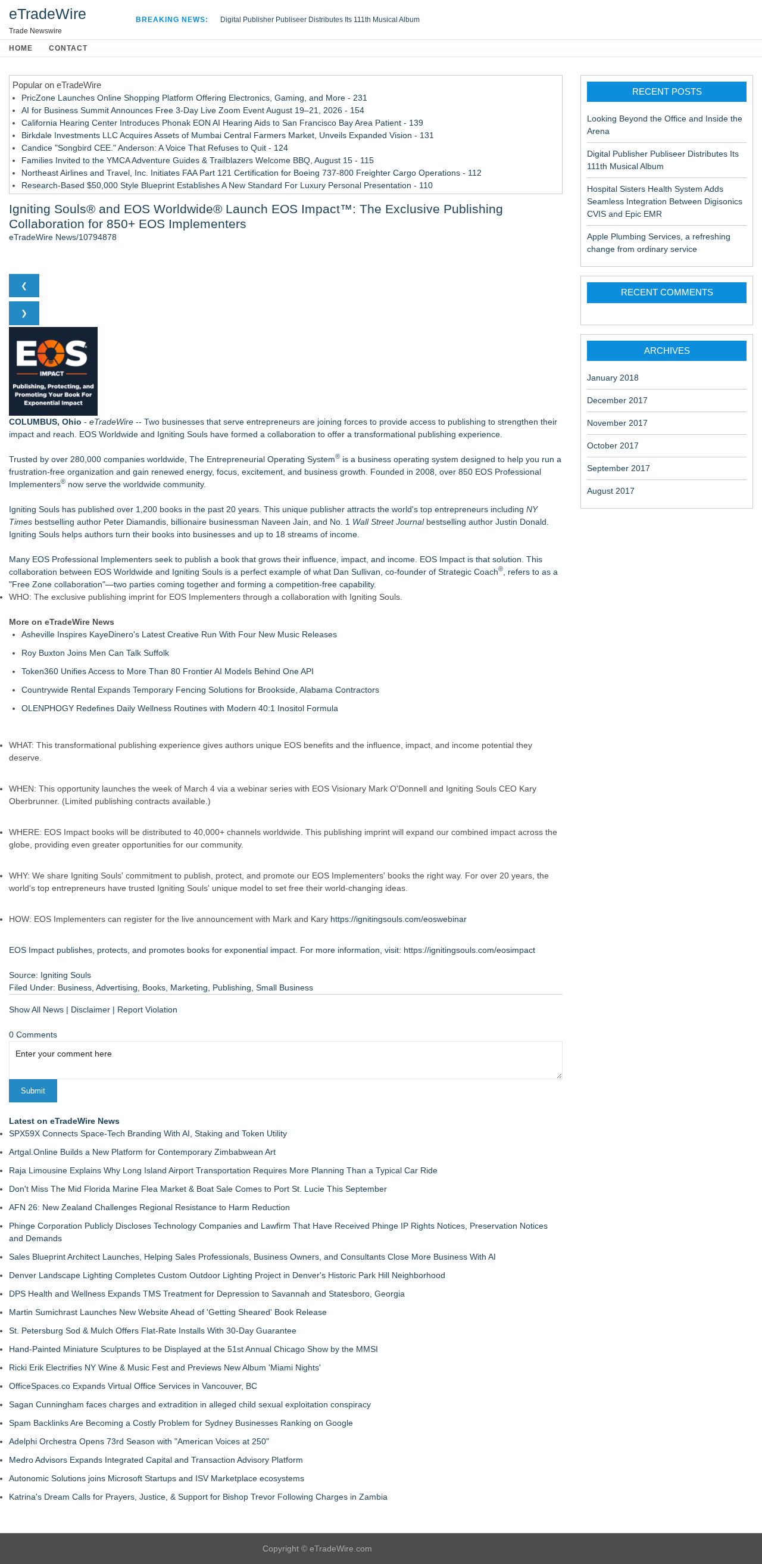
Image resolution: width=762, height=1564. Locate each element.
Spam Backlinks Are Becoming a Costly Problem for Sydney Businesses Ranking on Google (181, 1423)
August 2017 (611, 491)
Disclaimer (90, 1009)
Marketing (189, 987)
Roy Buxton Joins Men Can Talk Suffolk (95, 653)
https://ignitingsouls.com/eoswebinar (398, 919)
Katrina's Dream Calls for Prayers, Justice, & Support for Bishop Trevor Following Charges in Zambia (198, 1496)
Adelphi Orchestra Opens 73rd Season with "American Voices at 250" (139, 1441)
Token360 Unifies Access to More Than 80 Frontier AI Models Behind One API (167, 671)
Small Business (284, 987)
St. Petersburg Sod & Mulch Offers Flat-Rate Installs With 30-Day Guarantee (152, 1330)
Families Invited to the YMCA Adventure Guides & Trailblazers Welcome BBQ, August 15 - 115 (197, 160)
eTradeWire (47, 13)
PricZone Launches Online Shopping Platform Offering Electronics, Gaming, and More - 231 (194, 97)
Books (153, 987)
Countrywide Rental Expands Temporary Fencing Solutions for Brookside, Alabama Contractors (200, 689)
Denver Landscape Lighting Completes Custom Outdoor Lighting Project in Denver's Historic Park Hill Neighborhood (227, 1275)
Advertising (117, 987)
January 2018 (613, 377)
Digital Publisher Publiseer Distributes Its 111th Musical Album (320, 19)
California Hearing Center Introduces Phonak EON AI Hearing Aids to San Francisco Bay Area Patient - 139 (222, 122)
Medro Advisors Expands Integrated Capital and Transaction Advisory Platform (156, 1460)
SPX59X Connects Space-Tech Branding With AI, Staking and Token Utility (148, 1133)
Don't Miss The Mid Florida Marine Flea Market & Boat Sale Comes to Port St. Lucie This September (198, 1189)
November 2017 (617, 423)
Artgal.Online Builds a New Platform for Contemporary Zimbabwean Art (142, 1152)
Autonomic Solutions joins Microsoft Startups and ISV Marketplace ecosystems (156, 1478)
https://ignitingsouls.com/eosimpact (469, 950)
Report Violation (147, 1009)
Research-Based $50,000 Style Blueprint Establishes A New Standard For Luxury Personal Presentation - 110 (227, 185)
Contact (68, 48)
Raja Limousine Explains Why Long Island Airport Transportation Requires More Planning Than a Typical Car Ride (223, 1170)
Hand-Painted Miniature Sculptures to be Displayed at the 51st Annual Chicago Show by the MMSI (193, 1349)
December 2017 (617, 400)
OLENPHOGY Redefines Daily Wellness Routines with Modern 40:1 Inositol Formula (179, 708)
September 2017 (618, 468)
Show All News (36, 1009)
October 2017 (613, 445)
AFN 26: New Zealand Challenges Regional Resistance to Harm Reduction (149, 1207)
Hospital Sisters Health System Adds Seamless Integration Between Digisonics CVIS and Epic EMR (664, 201)
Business (75, 987)
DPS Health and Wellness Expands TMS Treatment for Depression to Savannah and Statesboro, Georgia (207, 1293)
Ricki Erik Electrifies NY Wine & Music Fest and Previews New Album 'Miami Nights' (165, 1367)
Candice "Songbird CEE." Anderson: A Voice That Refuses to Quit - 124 (154, 147)
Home (21, 48)
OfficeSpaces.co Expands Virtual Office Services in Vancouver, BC (133, 1386)
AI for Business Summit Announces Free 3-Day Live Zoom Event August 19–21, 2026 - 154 (192, 110)
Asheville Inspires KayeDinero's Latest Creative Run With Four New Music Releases (179, 634)
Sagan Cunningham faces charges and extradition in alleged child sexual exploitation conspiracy (190, 1404)
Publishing (232, 987)
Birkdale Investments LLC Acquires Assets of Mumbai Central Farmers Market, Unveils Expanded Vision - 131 (227, 135)
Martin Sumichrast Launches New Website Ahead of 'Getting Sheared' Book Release (168, 1312)
